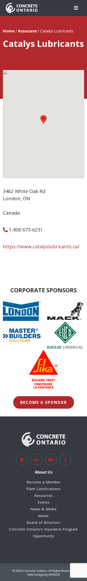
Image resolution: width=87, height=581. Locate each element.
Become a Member (44, 482)
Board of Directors (43, 522)
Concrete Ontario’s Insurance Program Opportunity (43, 532)
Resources (43, 495)
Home (8, 31)
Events (44, 502)
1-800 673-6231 (25, 229)
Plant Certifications (43, 489)
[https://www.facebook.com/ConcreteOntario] (65, 459)
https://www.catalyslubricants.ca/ (41, 246)
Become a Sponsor (43, 402)
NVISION (54, 575)
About (43, 515)
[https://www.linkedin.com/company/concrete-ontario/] (36, 459)
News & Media (43, 509)
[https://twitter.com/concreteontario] (22, 459)
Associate (27, 31)
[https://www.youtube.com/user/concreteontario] (51, 459)
